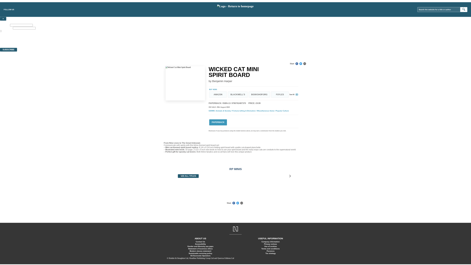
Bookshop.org (259, 94)
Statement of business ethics (200, 249)
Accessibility (200, 244)
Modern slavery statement (200, 251)
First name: (5, 25)
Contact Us (200, 242)
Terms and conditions (270, 249)
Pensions (271, 251)
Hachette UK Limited (25, 38)
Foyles (280, 94)
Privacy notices (270, 244)
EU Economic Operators (200, 256)
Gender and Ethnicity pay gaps (200, 246)
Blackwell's (237, 94)
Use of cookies (270, 246)
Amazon (218, 94)
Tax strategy (270, 253)
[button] (181, 176)
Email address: (6, 28)
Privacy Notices (49, 42)
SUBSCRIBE (8, 50)
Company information (271, 242)
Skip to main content (8, 1)
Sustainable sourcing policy (200, 253)
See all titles (188, 176)
